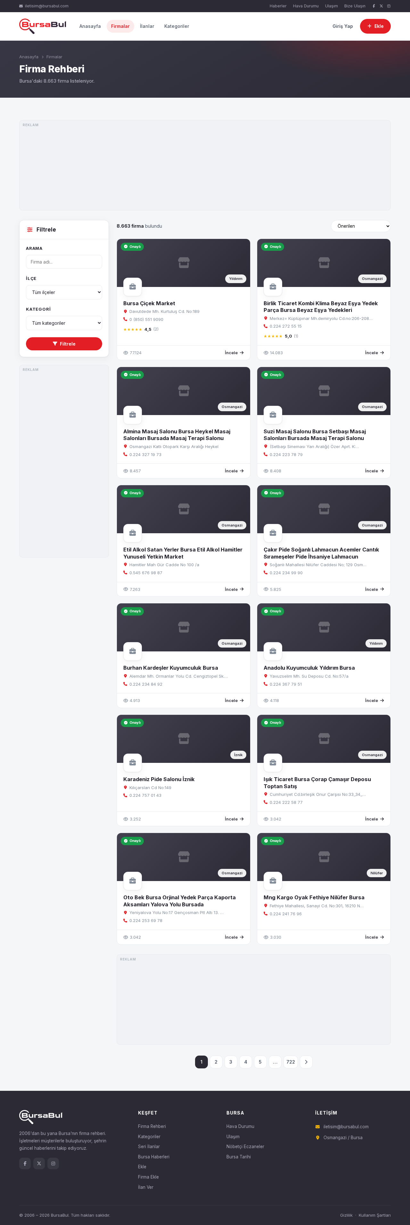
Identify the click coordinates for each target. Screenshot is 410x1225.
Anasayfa (90, 26)
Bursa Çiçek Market (149, 303)
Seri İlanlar (149, 1146)
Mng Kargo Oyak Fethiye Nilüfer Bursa (314, 897)
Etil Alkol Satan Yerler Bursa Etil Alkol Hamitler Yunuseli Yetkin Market (182, 552)
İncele (231, 352)
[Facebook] (374, 6)
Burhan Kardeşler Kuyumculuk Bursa (170, 668)
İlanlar (147, 26)
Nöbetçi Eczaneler (245, 1146)
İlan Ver (145, 1187)
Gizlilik (346, 1215)
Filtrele (68, 344)
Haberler (278, 6)
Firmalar (120, 26)
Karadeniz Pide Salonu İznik (159, 779)
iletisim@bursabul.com (47, 6)
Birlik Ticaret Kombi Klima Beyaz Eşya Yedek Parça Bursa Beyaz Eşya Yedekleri (321, 306)
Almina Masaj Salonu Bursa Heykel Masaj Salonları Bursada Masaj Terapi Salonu (176, 434)
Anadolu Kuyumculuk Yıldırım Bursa (309, 668)
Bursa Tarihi (238, 1156)
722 (290, 1062)
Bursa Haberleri (153, 1156)
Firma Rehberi (152, 1126)
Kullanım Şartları (375, 1215)
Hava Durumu (306, 6)
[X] (381, 6)
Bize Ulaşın (354, 6)
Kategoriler (176, 26)
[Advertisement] (205, 165)
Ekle (142, 1166)
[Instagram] (389, 6)
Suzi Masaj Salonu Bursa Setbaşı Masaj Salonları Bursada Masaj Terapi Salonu (315, 434)
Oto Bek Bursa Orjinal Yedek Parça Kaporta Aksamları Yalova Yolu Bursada (179, 900)
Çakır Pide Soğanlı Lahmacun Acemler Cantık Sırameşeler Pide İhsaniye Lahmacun (321, 552)
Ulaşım (331, 6)
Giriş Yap (342, 26)
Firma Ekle (148, 1177)
